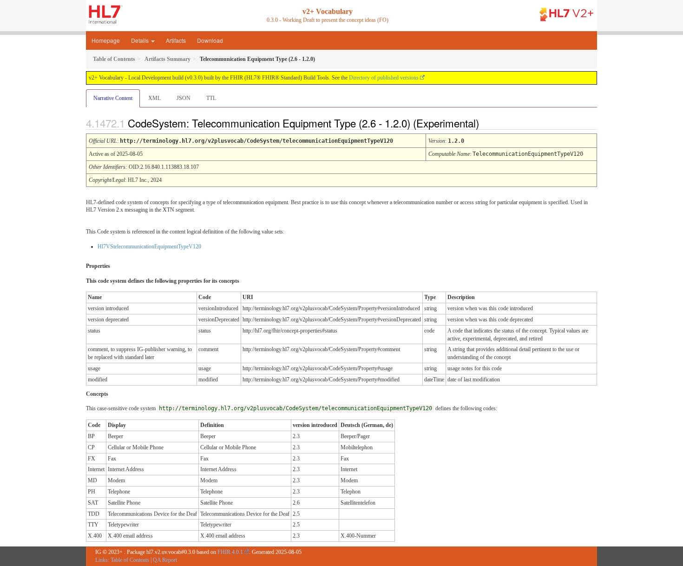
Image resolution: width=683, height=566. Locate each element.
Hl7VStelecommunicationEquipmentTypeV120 (149, 246)
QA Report (165, 560)
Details (140, 40)
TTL (211, 98)
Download (210, 40)
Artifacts (176, 40)
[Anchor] (487, 123)
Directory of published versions (384, 77)
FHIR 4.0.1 (230, 552)
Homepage (106, 40)
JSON (183, 98)
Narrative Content (112, 98)
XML (154, 98)
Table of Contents (130, 560)
